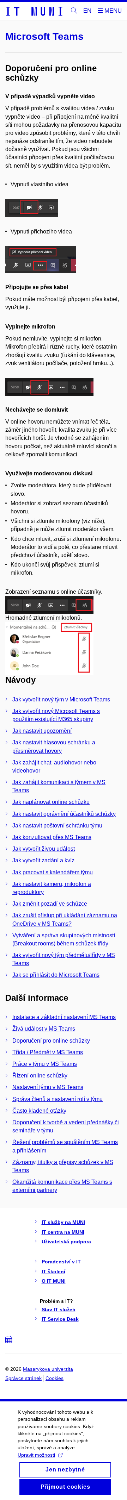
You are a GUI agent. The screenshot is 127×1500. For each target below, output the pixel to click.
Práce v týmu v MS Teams (44, 1064)
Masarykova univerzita (48, 1369)
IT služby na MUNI (63, 1222)
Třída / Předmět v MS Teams (47, 1052)
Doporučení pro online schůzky (51, 1041)
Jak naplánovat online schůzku (51, 802)
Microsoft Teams (44, 36)
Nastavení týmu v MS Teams (47, 1087)
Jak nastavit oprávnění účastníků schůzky (64, 814)
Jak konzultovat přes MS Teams (51, 837)
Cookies (55, 1378)
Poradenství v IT (61, 1261)
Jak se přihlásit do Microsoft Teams (55, 975)
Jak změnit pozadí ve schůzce (49, 904)
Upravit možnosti (36, 1455)
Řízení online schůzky (39, 1076)
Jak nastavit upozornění (42, 731)
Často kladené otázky (39, 1111)
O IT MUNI (54, 1281)
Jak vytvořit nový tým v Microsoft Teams (61, 699)
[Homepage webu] (33, 11)
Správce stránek (23, 1378)
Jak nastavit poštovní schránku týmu (57, 826)
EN (87, 10)
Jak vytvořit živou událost (43, 849)
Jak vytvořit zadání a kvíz (43, 860)
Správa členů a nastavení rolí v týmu (57, 1099)
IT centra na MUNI (63, 1232)
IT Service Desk (60, 1319)
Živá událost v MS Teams (43, 1029)
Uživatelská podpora (66, 1241)
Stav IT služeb (58, 1309)
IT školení (53, 1271)
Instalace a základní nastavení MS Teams (64, 1017)
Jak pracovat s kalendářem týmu (52, 872)
